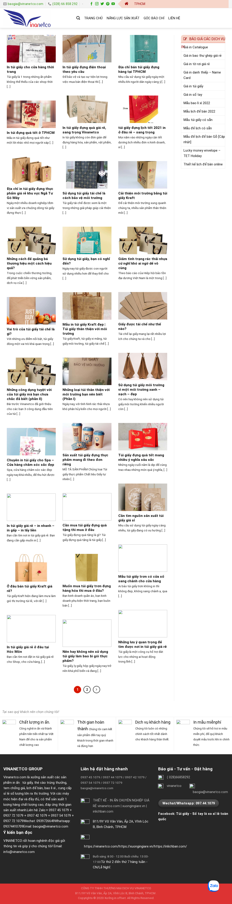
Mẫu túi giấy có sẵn (198, 120)
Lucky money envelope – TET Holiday (202, 153)
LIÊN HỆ (174, 18)
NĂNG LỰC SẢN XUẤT (123, 18)
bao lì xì (50, 788)
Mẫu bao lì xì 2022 (197, 103)
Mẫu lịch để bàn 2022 (199, 111)
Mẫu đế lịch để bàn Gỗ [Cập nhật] (204, 139)
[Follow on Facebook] (91, 4)
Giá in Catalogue (196, 47)
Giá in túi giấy (193, 86)
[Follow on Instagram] (97, 4)
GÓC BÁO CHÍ (154, 18)
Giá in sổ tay (193, 95)
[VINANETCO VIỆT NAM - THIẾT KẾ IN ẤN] (36, 18)
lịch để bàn (35, 788)
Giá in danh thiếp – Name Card (202, 75)
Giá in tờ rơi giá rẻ (197, 64)
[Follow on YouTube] (113, 4)
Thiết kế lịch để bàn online (203, 164)
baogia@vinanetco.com (50, 826)
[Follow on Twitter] (102, 4)
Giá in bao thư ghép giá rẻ (203, 56)
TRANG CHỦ (93, 18)
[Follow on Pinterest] (107, 4)
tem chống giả (14, 788)
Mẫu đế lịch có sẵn (198, 128)
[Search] (78, 18)
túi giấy (27, 783)
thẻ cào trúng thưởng (50, 783)
